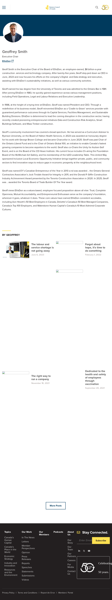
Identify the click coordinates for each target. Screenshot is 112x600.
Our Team (70, 548)
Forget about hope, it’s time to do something (95, 247)
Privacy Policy (8, 592)
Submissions (28, 575)
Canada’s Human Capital (9, 540)
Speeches (27, 567)
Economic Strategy (9, 558)
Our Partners (72, 555)
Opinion (26, 552)
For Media (71, 566)
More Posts (56, 505)
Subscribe (101, 540)
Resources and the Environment (10, 572)
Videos (25, 579)
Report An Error (48, 592)
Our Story (70, 541)
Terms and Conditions (27, 592)
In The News (28, 537)
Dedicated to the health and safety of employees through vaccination (95, 377)
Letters (25, 541)
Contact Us (72, 573)
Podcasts (58, 532)
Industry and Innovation (10, 564)
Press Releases (26, 558)
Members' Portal (65, 592)
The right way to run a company (41, 377)
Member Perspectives (28, 547)
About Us (71, 533)
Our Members (44, 533)
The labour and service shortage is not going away (42, 247)
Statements (27, 571)
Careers (71, 560)
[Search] (97, 7)
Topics (7, 532)
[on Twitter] (84, 551)
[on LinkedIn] (79, 551)
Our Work (27, 532)
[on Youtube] (89, 551)
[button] (4, 7)
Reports (26, 563)
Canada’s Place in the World (10, 549)
